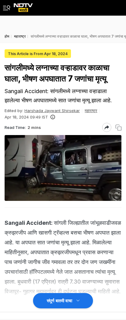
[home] (23, 6)
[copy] (118, 127)
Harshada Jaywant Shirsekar (52, 110)
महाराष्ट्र (91, 110)
